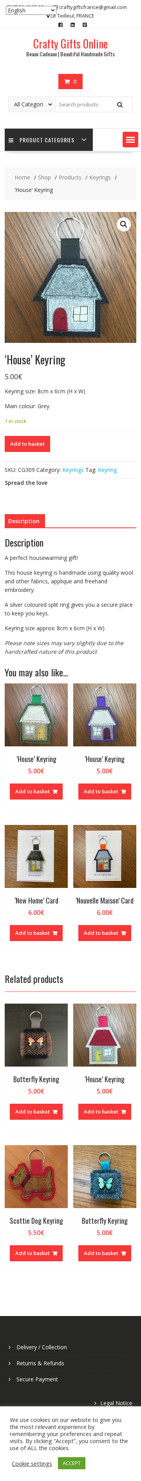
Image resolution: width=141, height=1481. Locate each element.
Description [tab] (24, 521)
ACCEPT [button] (72, 1463)
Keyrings (73, 469)
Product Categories (47, 140)
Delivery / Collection (41, 1347)
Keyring (107, 469)
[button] (130, 139)
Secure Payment (37, 1379)
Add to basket (27, 443)
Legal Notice (116, 1403)
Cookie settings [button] (32, 1463)
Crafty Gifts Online (70, 44)
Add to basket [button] (32, 791)
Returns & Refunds (40, 1363)
